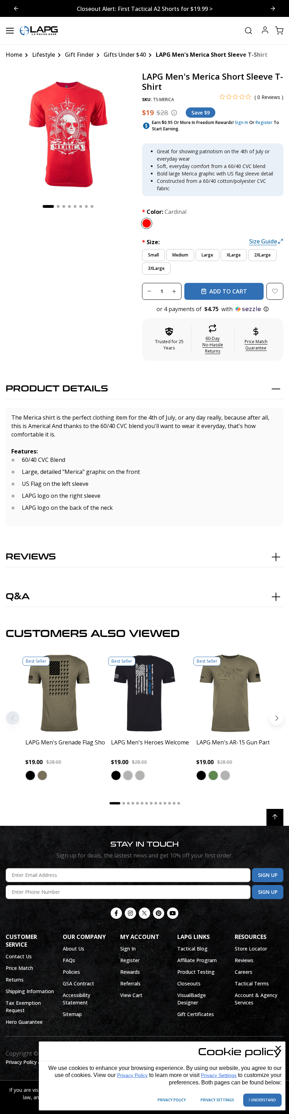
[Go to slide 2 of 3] (16, 8)
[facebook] (116, 913)
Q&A (18, 597)
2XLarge (262, 255)
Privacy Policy (132, 1075)
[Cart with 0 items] (279, 30)
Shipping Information (30, 991)
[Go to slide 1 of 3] (273, 8)
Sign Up (267, 875)
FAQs (69, 960)
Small (153, 255)
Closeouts (189, 983)
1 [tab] (48, 206)
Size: (151, 242)
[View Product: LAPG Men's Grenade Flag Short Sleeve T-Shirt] (59, 693)
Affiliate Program (197, 960)
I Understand (262, 1099)
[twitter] (144, 913)
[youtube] (172, 913)
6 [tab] (80, 206)
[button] (212, 308)
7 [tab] (86, 206)
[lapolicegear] (39, 30)
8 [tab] (92, 206)
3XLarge (156, 268)
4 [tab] (69, 206)
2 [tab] (58, 206)
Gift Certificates (195, 1014)
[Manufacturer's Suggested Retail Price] (174, 113)
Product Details (57, 389)
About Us (73, 948)
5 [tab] (75, 206)
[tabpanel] (68, 134)
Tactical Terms (252, 983)
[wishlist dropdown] (274, 291)
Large (207, 255)
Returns (15, 979)
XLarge (234, 255)
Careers (243, 971)
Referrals (130, 983)
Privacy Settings (218, 1075)
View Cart (131, 995)
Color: (164, 212)
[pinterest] (158, 913)
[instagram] (130, 913)
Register (264, 122)
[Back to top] (274, 817)
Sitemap (72, 1014)
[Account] (265, 31)
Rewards (130, 971)
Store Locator (251, 948)
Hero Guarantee (24, 1022)
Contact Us (19, 956)
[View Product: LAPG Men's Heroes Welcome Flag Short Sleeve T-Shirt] (144, 693)
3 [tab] (63, 206)
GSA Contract (78, 983)
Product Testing (196, 971)
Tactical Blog (192, 948)
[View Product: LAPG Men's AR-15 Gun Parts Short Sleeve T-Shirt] (230, 693)
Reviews (31, 557)
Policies (71, 971)
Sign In (241, 122)
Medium (180, 255)
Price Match (19, 968)
